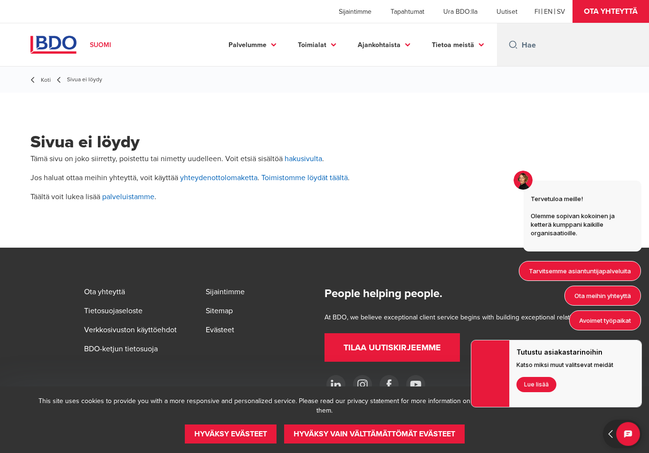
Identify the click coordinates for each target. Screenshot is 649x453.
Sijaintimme (355, 11)
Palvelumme (248, 44)
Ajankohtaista (379, 44)
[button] (611, 11)
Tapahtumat (407, 11)
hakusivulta (303, 158)
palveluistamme (128, 196)
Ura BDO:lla (460, 11)
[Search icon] (513, 44)
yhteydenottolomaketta (219, 177)
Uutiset (506, 11)
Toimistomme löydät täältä (304, 177)
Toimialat (312, 44)
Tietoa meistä (453, 44)
